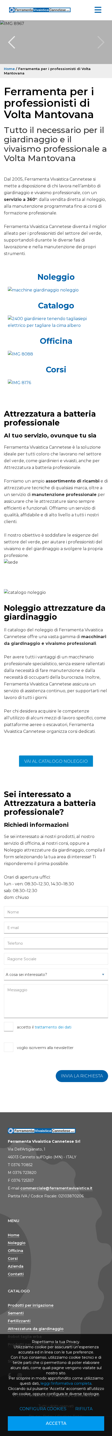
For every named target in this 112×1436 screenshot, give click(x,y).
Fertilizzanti (19, 1321)
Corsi (56, 369)
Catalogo (56, 305)
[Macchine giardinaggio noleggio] (56, 290)
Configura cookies (43, 1408)
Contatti (16, 1274)
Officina (56, 341)
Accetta (56, 1423)
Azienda (15, 1266)
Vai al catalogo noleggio (56, 761)
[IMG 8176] (56, 382)
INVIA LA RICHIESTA (82, 1075)
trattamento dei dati (53, 1027)
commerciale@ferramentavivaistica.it (56, 1188)
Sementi (16, 1313)
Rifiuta (83, 1408)
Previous (11, 42)
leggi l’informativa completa (66, 1383)
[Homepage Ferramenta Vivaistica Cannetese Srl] (40, 8)
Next (100, 42)
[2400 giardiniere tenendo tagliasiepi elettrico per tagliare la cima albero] (56, 322)
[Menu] (98, 10)
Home (9, 69)
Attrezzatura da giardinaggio (36, 1328)
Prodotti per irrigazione (30, 1305)
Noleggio (56, 277)
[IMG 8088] (56, 354)
